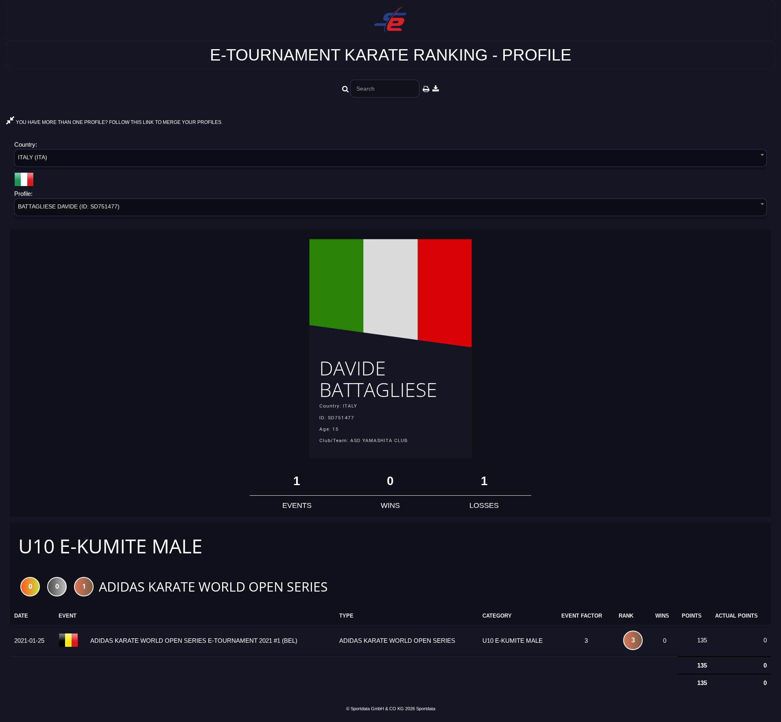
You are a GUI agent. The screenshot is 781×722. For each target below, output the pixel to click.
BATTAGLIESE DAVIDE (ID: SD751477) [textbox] (69, 206)
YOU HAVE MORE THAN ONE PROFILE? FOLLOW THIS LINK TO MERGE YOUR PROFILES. (119, 122)
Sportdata (425, 708)
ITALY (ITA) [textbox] (32, 157)
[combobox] (390, 159)
